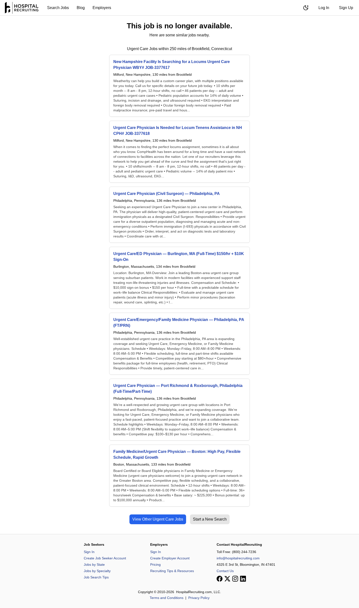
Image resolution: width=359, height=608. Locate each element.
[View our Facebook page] (219, 579)
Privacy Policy (199, 598)
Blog (81, 8)
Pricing (155, 564)
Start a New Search (210, 519)
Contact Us (225, 571)
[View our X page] (227, 579)
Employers (102, 8)
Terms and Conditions (166, 598)
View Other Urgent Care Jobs (157, 519)
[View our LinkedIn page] (243, 579)
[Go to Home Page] (21, 8)
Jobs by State (94, 564)
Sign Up (346, 8)
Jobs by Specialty (97, 571)
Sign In (89, 552)
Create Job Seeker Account (105, 558)
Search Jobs (58, 8)
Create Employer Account (170, 558)
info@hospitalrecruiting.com (238, 558)
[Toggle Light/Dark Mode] (306, 8)
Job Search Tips (96, 577)
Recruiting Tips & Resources (172, 571)
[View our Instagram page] (235, 579)
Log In (323, 8)
